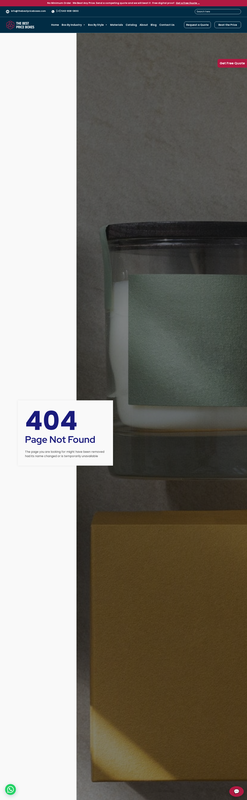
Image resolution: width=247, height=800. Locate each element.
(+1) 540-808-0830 (67, 11)
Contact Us (166, 25)
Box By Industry (72, 25)
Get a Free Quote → (188, 3)
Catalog (131, 25)
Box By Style (96, 25)
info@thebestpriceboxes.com (28, 11)
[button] (10, 789)
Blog (154, 25)
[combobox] (218, 11)
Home (55, 25)
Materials (116, 25)
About (144, 25)
